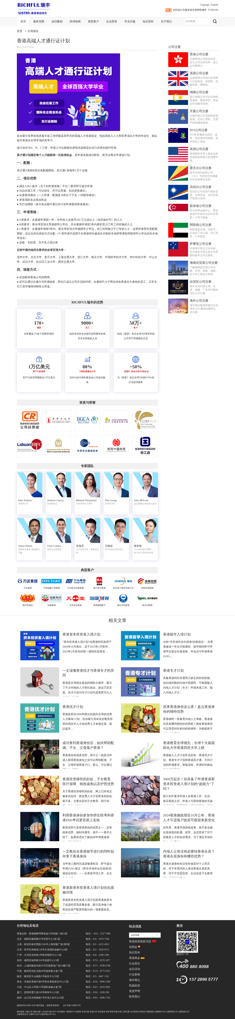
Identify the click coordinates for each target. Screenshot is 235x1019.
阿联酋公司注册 (200, 225)
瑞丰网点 (134, 980)
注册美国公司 (22, 1014)
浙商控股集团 (147, 588)
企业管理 (134, 1012)
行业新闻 (134, 974)
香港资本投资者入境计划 (81, 634)
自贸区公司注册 (200, 281)
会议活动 (134, 968)
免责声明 (134, 991)
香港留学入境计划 (177, 634)
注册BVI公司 (34, 1014)
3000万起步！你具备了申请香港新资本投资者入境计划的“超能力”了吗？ (189, 784)
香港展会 (134, 957)
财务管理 (109, 1012)
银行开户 (53, 1012)
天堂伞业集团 (75, 605)
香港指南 (150, 1012)
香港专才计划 (173, 670)
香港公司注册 (199, 54)
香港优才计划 (72, 707)
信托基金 (101, 1012)
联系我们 (134, 996)
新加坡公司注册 (200, 206)
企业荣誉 (111, 21)
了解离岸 (69, 1012)
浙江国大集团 (99, 588)
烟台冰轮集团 (123, 605)
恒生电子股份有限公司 (123, 588)
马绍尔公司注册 (200, 187)
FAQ (54, 1014)
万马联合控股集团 (75, 588)
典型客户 (93, 21)
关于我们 (166, 21)
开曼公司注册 (199, 111)
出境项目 (33, 31)
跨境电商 (75, 21)
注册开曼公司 (45, 1014)
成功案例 (56, 21)
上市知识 (45, 1012)
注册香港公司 (172, 1012)
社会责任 (134, 963)
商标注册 (37, 1012)
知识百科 (148, 21)
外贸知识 (142, 1012)
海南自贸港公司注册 (204, 262)
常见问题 (129, 21)
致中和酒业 (28, 605)
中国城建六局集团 (51, 588)
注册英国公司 (183, 1012)
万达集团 (28, 588)
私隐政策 (134, 985)
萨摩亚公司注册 (200, 243)
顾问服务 (20, 1012)
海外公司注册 (199, 300)
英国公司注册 (199, 73)
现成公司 (93, 1012)
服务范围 (38, 21)
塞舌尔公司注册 (200, 168)
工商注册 (126, 1012)
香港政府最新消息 (140, 941)
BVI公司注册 (198, 130)
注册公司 (29, 1012)
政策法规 (117, 1012)
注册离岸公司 (160, 1012)
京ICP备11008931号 (72, 1005)
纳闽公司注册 (199, 92)
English (214, 4)
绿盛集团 (51, 605)
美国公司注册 (199, 149)
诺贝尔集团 (147, 605)
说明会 (133, 946)
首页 (23, 21)
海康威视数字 (99, 605)
